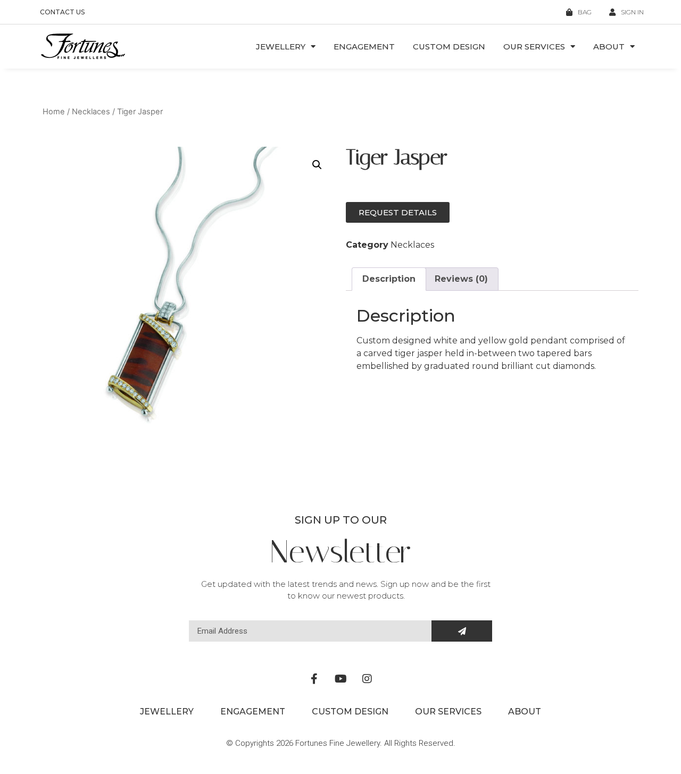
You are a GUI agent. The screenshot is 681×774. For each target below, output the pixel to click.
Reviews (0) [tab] (461, 279)
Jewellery (280, 46)
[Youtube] (340, 679)
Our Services (534, 46)
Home (54, 111)
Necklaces (91, 111)
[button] (317, 164)
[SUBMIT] (461, 631)
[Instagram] (367, 679)
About (609, 46)
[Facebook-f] (314, 679)
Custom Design (449, 46)
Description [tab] (389, 279)
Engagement (364, 46)
